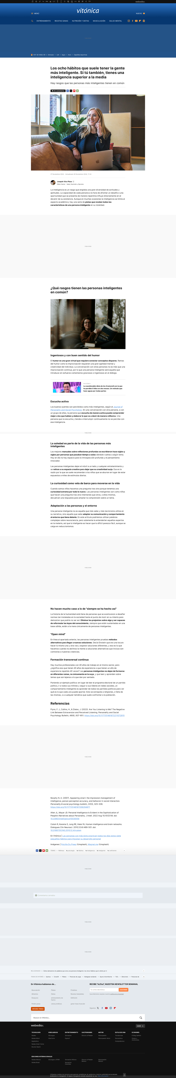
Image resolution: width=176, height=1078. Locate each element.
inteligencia (91, 850)
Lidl (58, 55)
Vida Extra (51, 1038)
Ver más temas (37, 1009)
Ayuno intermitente (106, 977)
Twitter (71, 91)
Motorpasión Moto (104, 1038)
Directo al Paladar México (87, 1060)
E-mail (77, 91)
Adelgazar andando (90, 977)
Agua (63, 55)
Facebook (132, 21)
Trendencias (119, 1035)
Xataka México (36, 1059)
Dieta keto (125, 977)
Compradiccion (119, 1041)
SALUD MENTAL (115, 21)
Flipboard (140, 21)
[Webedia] (37, 1025)
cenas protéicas (56, 1004)
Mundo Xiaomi (36, 1047)
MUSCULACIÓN (99, 21)
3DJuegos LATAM (54, 1059)
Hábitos (80, 850)
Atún (69, 55)
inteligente (101, 850)
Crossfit (56, 977)
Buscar (141, 1018)
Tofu (117, 977)
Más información (103, 1076)
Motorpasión (102, 1035)
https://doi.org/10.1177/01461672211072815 (104, 715)
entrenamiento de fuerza (57, 999)
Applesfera (35, 1041)
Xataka (34, 1035)
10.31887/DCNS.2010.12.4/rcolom (66, 830)
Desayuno (35, 998)
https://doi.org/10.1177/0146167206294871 (70, 807)
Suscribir (123, 990)
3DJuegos (51, 1035)
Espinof (67, 1038)
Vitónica (88, 10)
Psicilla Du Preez (68, 844)
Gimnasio (51, 55)
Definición (74, 998)
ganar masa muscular (78, 1004)
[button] (65, 181)
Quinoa (48, 977)
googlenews (144, 21)
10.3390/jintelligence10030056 (65, 819)
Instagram (129, 21)
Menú (36, 13)
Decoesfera (118, 1038)
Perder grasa (36, 1004)
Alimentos (35, 994)
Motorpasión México (102, 1060)
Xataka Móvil (36, 1038)
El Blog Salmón (136, 1035)
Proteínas (74, 990)
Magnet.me (93, 844)
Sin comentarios (59, 91)
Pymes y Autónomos (135, 1039)
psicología (71, 850)
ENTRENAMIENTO (44, 21)
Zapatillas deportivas (80, 55)
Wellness (61, 850)
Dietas (53, 994)
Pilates (64, 977)
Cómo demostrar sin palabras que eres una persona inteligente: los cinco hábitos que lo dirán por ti (75, 971)
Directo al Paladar (87, 1035)
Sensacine (68, 1035)
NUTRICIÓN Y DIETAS (80, 21)
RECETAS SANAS (61, 21)
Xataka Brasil (36, 1062)
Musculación (36, 990)
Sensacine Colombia (68, 1063)
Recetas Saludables (77, 994)
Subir (139, 1026)
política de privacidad (117, 994)
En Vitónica (86, 383)
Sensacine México (70, 1059)
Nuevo (139, 13)
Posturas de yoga (75, 977)
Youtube (136, 21)
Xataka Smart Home (38, 1044)
